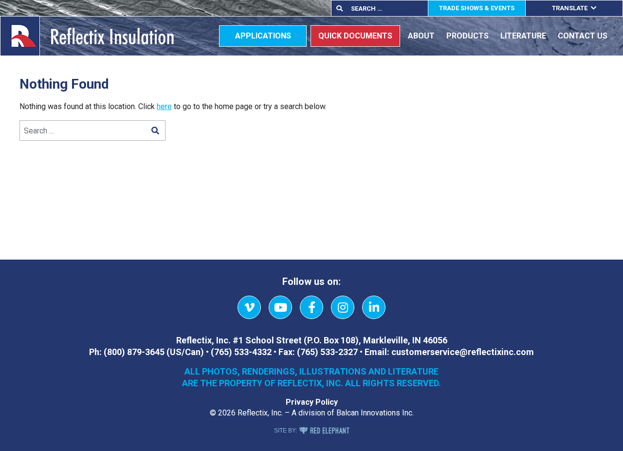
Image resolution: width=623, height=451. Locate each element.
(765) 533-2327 (327, 352)
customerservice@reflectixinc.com (462, 352)
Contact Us (582, 35)
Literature (523, 35)
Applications (263, 35)
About (421, 35)
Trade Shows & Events (476, 8)
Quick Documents (355, 35)
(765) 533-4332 (241, 352)
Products (467, 35)
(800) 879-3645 (134, 352)
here (164, 106)
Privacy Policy (312, 402)
